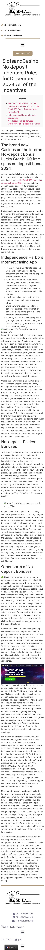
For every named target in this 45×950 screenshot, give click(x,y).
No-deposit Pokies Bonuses (20, 121)
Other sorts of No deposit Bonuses (24, 124)
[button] (22, 45)
